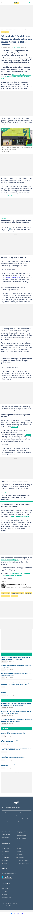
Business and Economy (12, 29)
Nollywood (3, 661)
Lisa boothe (14, 595)
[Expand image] (31, 129)
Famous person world (17, 593)
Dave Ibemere (17, 47)
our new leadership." (22, 411)
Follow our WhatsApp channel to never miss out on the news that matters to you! (16, 76)
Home (2, 29)
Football (3, 677)
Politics (2, 687)
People (2, 768)
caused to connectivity (12, 277)
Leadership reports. (8, 195)
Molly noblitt (5, 595)
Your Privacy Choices (18, 913)
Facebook (14, 427)
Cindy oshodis (5, 593)
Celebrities (3, 695)
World (2, 736)
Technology (23, 29)
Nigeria (28, 435)
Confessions (3, 752)
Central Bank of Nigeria (10, 560)
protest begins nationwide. (19, 516)
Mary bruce (28, 593)
